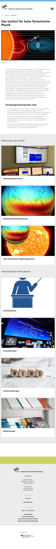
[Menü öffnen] (52, 8)
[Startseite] (2, 15)
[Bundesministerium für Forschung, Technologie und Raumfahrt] (28, 541)
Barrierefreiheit (28, 514)
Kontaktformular (28, 502)
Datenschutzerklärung (28, 516)
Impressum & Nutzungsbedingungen (28, 521)
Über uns (7, 15)
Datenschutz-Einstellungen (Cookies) (28, 518)
